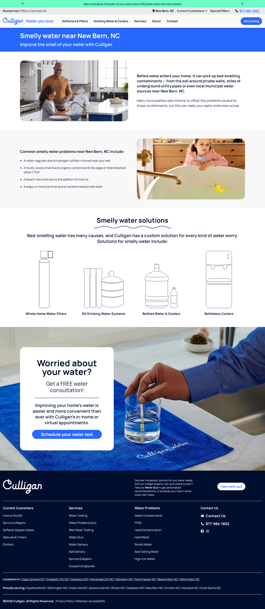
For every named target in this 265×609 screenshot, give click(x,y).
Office (24, 11)
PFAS (138, 523)
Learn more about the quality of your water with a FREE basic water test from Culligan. (132, 3)
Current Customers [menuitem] (191, 11)
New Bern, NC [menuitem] (164, 11)
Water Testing (78, 516)
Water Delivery (78, 544)
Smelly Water (143, 544)
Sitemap (81, 601)
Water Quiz (76, 537)
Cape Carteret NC (33, 579)
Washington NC (167, 579)
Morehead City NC (102, 579)
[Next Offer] (242, 3)
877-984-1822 (249, 11)
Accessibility (97, 601)
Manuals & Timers (14, 537)
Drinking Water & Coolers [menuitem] (111, 21)
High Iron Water (145, 559)
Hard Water (142, 537)
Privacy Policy (65, 601)
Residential (11, 11)
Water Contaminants (148, 516)
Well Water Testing (81, 530)
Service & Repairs (14, 523)
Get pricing (251, 21)
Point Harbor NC (145, 579)
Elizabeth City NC (57, 579)
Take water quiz (231, 486)
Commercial (38, 11)
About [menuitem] (156, 21)
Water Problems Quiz (82, 523)
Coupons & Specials (82, 566)
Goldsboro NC (79, 579)
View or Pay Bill (12, 516)
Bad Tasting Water (147, 552)
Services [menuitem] (140, 21)
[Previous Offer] (23, 3)
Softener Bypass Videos (18, 530)
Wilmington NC (190, 579)
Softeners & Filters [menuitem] (75, 21)
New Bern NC (124, 579)
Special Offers (219, 11)
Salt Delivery (77, 552)
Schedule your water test (67, 434)
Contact (172, 21)
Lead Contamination (148, 530)
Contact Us (216, 515)
